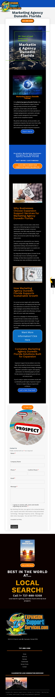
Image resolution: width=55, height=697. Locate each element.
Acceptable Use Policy (16, 519)
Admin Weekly (16, 694)
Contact (24, 667)
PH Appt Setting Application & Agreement (30, 694)
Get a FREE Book (27, 565)
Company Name (16, 462)
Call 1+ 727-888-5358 (27, 595)
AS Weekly (37, 692)
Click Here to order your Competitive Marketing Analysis (27, 166)
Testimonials (24, 661)
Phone (13, 470)
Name (13, 453)
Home (24, 654)
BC (33, 692)
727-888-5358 (27, 21)
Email (13, 478)
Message (14, 486)
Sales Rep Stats (45, 692)
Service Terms (24, 664)
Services (24, 659)
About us (24, 656)
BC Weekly (9, 694)
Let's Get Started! (27, 390)
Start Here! (27, 131)
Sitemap (29, 692)
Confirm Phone (33, 470)
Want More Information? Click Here (27, 336)
